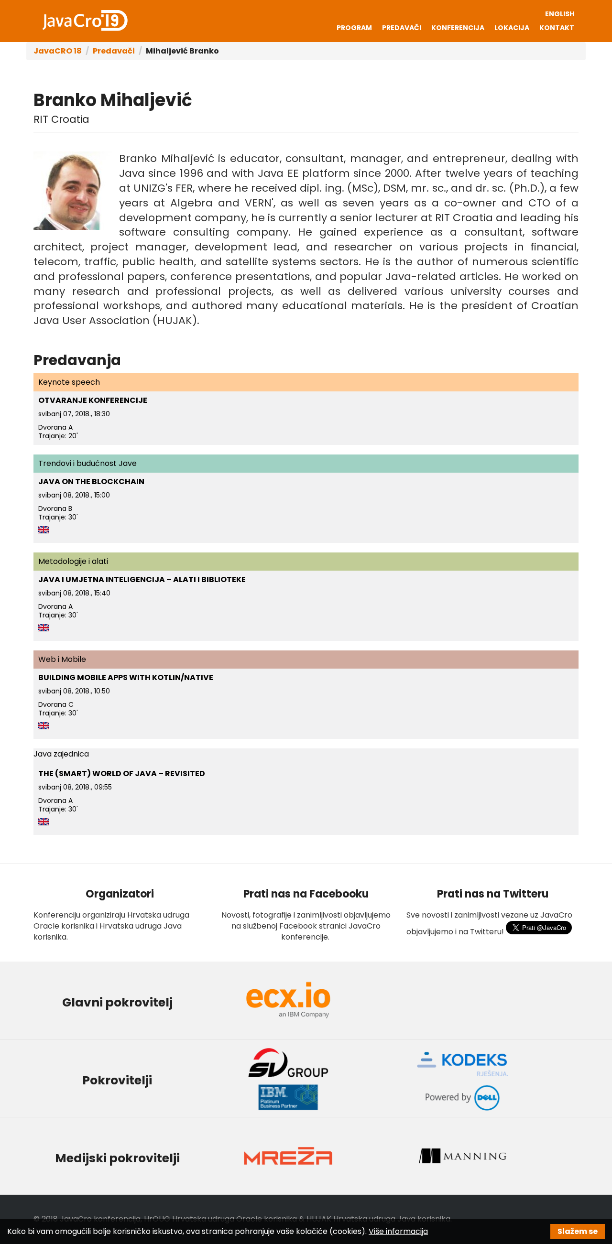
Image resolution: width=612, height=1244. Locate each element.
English (559, 14)
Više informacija (398, 1231)
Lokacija (511, 27)
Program (354, 27)
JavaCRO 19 (84, 20)
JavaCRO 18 (57, 50)
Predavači (401, 27)
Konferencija (457, 27)
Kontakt (556, 27)
